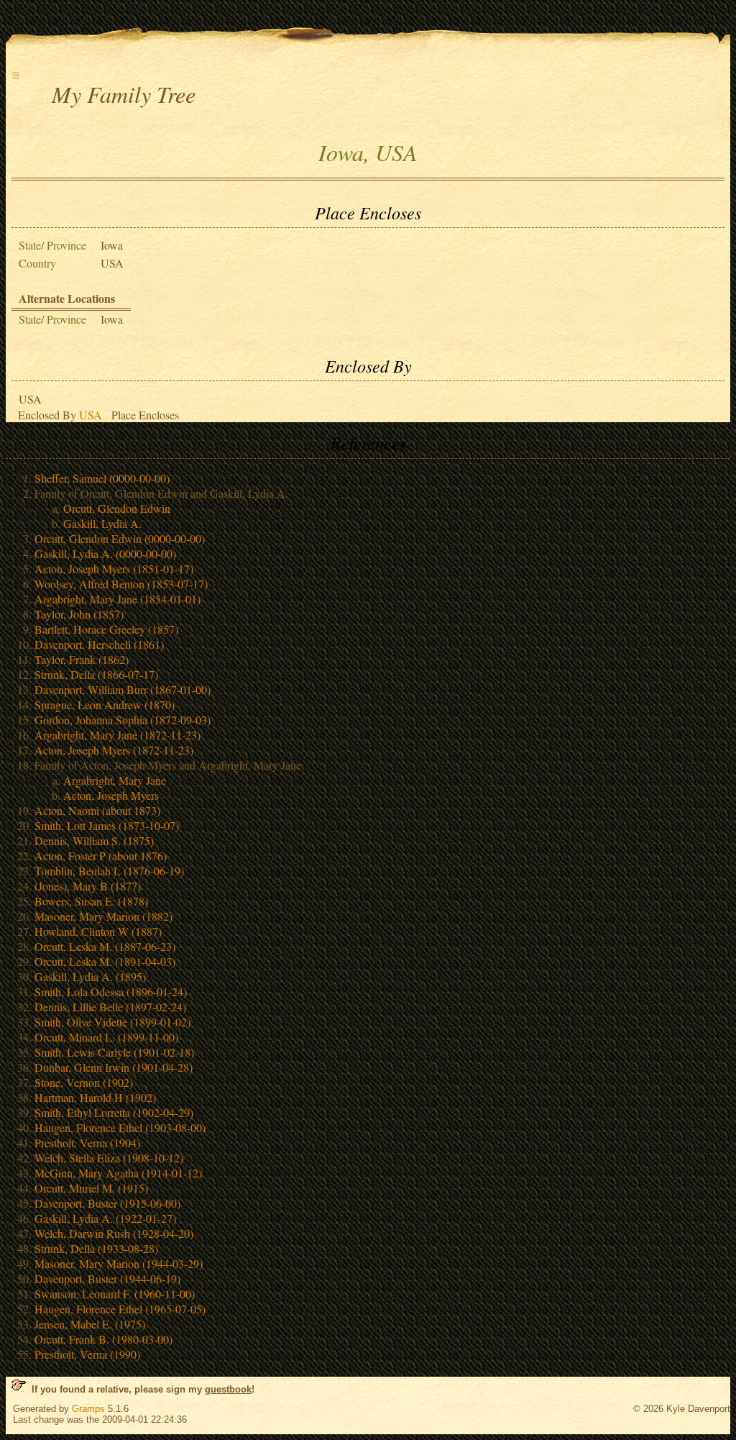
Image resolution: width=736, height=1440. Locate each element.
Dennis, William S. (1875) (94, 840)
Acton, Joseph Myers (111, 795)
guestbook (228, 1389)
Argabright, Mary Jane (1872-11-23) (117, 734)
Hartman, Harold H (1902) (95, 1097)
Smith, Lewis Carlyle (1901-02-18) (114, 1052)
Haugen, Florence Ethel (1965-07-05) (120, 1308)
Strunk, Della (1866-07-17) (96, 674)
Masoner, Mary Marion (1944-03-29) (118, 1263)
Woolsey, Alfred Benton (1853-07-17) (121, 583)
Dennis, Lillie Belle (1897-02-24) (110, 1006)
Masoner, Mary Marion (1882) (103, 916)
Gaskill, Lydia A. (102, 523)
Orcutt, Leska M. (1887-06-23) (104, 946)
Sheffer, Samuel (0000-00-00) (102, 478)
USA (90, 414)
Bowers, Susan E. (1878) (91, 900)
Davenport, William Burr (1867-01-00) (122, 689)
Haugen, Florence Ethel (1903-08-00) (120, 1127)
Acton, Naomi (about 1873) (97, 810)
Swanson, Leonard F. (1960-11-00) (114, 1293)
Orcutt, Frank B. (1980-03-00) (103, 1338)
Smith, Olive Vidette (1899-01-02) (112, 1021)
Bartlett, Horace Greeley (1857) (106, 629)
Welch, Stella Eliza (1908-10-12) (108, 1157)
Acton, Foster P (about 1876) (100, 855)
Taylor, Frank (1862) (81, 659)
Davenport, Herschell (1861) (99, 644)
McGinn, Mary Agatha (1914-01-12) (118, 1172)
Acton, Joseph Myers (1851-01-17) (113, 568)
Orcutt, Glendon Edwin (116, 508)
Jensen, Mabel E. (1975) (89, 1323)
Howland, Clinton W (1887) (98, 931)
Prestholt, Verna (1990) (87, 1354)
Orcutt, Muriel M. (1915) (91, 1187)
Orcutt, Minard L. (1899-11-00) (106, 1036)
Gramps (88, 1408)
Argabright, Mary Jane (114, 780)
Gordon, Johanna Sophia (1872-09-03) (122, 719)
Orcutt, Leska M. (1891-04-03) (104, 961)
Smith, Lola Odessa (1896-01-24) (110, 991)
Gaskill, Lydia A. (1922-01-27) (105, 1218)
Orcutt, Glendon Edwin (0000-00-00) (119, 538)
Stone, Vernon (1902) (83, 1082)
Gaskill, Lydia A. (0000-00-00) (105, 553)
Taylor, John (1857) (79, 613)
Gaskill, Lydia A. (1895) (90, 976)
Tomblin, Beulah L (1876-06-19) (109, 870)
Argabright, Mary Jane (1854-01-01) (117, 598)
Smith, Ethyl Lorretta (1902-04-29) (113, 1112)
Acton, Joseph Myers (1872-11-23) (113, 749)
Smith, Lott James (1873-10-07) (106, 825)
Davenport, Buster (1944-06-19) (107, 1278)
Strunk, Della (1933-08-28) (96, 1248)
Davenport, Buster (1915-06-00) (107, 1203)
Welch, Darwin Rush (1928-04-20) (113, 1233)
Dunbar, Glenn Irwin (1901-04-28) (113, 1067)
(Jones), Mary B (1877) (87, 885)
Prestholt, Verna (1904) (87, 1142)
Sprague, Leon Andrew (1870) (104, 704)
